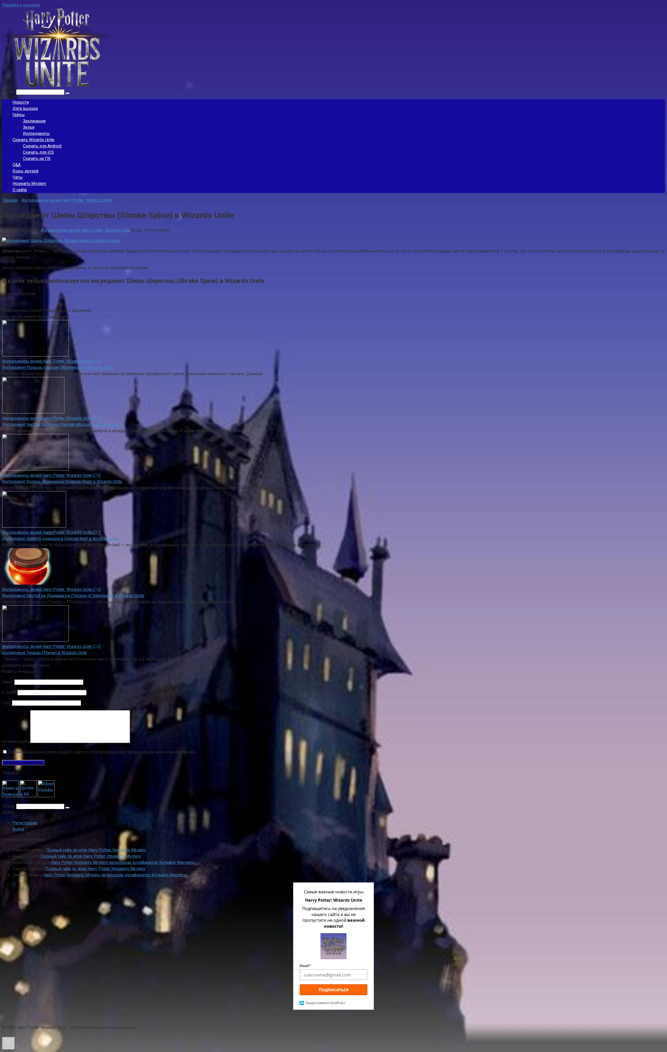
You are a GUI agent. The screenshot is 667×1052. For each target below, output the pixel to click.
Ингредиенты (36, 133)
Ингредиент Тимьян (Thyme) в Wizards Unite (44, 652)
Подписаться (334, 990)
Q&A (17, 164)
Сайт (6, 702)
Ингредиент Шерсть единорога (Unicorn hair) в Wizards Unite (60, 538)
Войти (18, 829)
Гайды (19, 114)
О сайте (20, 189)
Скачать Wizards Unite (33, 139)
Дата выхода (25, 108)
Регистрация (25, 822)
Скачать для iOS (38, 152)
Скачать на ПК (37, 158)
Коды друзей (25, 171)
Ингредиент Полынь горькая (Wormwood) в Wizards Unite (58, 367)
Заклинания (34, 121)
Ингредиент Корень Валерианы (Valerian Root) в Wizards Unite (62, 481)
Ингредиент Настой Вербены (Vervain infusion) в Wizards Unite (62, 424)
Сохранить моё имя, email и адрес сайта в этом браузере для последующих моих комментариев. (101, 752)
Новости (21, 102)
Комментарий (15, 741)
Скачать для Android (42, 146)
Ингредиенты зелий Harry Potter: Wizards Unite (86, 230)
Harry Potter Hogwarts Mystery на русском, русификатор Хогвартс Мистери (122, 862)
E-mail (9, 692)
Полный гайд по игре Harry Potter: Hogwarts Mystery (96, 849)
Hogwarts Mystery (29, 183)
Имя (7, 681)
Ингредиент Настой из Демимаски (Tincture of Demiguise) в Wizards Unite (73, 595)
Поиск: (9, 91)
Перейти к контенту (21, 5)
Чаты (18, 177)
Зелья (28, 127)
